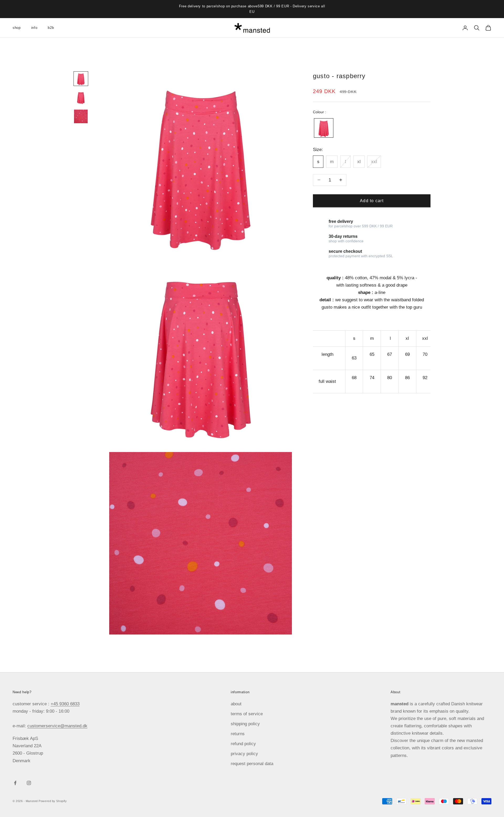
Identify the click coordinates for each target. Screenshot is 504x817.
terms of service (247, 713)
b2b (51, 28)
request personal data (252, 763)
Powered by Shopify (53, 801)
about (236, 703)
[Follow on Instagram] (29, 783)
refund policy (243, 743)
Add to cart (372, 200)
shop (17, 28)
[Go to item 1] (81, 78)
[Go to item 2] (81, 97)
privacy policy (244, 753)
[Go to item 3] (81, 116)
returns (238, 733)
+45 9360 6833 (65, 703)
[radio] (323, 128)
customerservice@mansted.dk (57, 725)
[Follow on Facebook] (15, 783)
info (34, 28)
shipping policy (245, 723)
